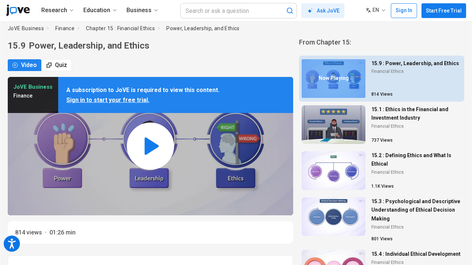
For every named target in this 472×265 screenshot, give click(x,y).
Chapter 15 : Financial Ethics (120, 28)
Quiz (61, 64)
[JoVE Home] (18, 10)
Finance (64, 28)
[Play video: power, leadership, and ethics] (150, 146)
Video (29, 64)
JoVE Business (26, 28)
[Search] (290, 10)
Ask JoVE (328, 11)
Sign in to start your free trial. (107, 99)
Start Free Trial (444, 11)
